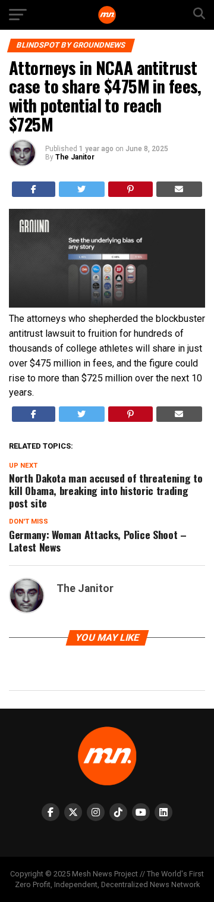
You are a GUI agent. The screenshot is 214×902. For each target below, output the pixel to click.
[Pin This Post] (130, 189)
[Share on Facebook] (33, 189)
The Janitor (75, 157)
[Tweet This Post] (82, 189)
